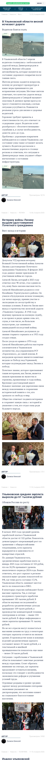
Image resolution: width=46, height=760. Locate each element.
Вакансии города (7, 9)
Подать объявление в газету (17, 3)
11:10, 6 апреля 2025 (36, 752)
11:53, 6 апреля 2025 (36, 487)
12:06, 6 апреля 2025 (36, 213)
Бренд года (20, 9)
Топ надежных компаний (37, 9)
